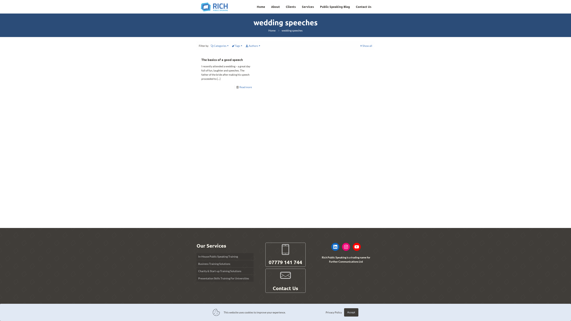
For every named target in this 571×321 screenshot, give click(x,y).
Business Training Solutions (214, 263)
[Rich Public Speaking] (214, 6)
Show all (367, 45)
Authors (253, 45)
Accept (351, 312)
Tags (237, 45)
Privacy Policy (334, 312)
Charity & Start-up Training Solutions (219, 271)
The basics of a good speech (222, 60)
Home (272, 30)
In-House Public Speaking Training (218, 256)
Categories (220, 45)
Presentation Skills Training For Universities (223, 278)
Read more (245, 87)
